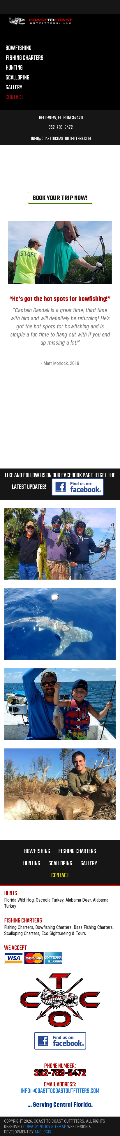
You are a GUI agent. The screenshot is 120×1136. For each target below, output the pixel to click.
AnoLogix (42, 1132)
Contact (60, 875)
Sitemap (58, 1126)
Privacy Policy (37, 1126)
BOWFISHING (37, 851)
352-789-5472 (60, 127)
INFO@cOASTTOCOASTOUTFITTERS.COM (61, 138)
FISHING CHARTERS (77, 851)
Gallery (88, 864)
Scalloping (60, 864)
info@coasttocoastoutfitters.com (60, 1091)
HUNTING (31, 864)
